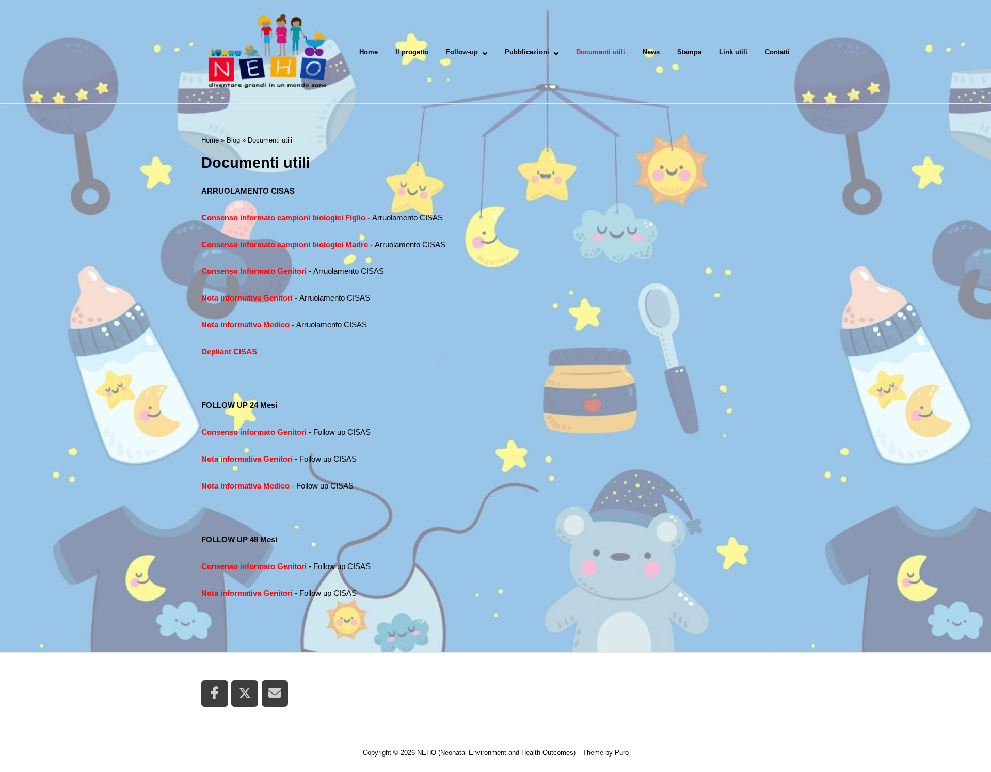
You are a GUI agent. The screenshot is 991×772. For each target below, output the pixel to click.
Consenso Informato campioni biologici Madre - (288, 244)
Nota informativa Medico (245, 324)
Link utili (733, 52)
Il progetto (411, 52)
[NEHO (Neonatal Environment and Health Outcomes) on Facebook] (214, 693)
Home (368, 52)
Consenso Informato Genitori (255, 270)
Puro (622, 753)
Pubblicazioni (527, 52)
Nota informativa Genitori (248, 297)
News (651, 52)
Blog (233, 140)
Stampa (689, 52)
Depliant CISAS (229, 351)
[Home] (266, 50)
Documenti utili (600, 52)
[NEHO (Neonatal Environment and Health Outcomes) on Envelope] (275, 693)
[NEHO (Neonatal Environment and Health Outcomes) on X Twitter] (244, 693)
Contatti (777, 52)
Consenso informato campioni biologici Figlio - (286, 217)
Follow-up (462, 52)
